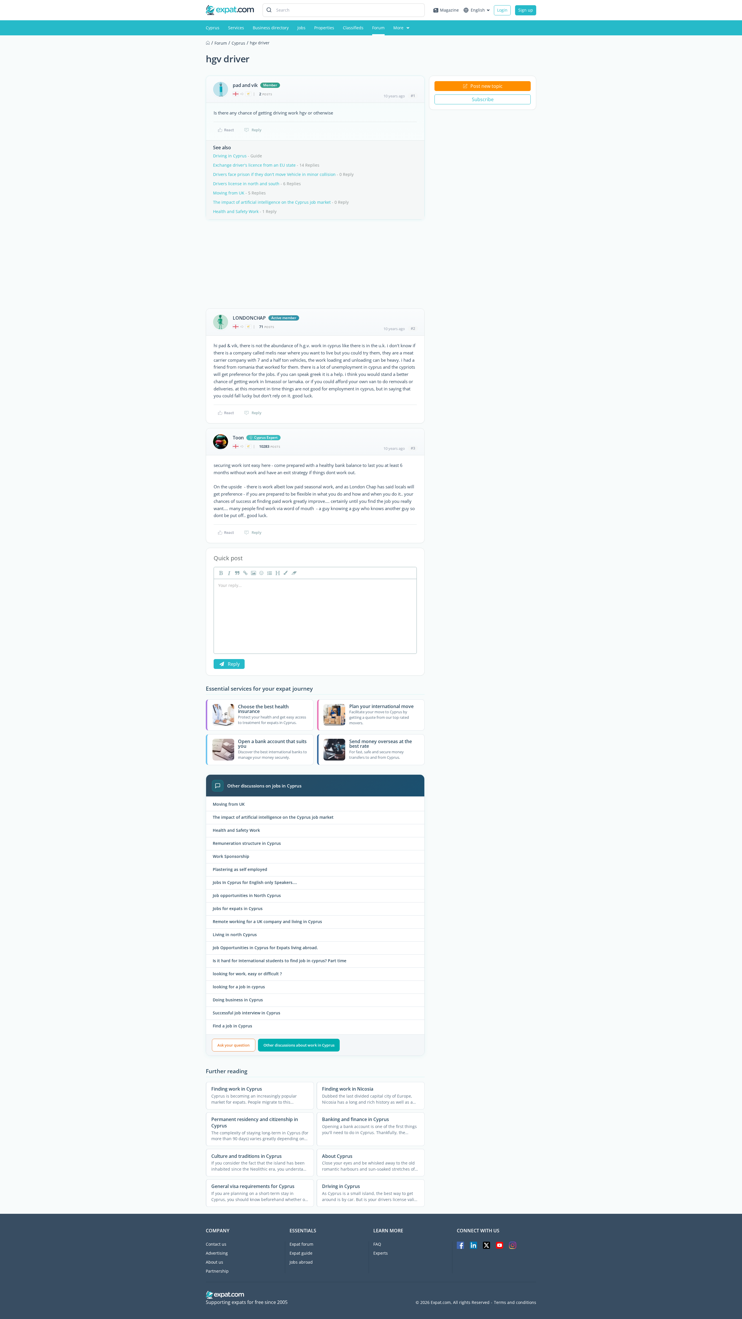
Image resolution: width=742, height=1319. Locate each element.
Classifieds (353, 27)
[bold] (220, 573)
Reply (256, 129)
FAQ (377, 1244)
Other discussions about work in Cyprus (298, 1045)
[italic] (228, 573)
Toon (238, 437)
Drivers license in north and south (246, 183)
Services (236, 27)
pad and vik (245, 85)
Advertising (217, 1253)
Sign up (525, 10)
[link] (245, 573)
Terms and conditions (515, 1302)
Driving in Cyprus (230, 156)
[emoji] (261, 573)
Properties (324, 27)
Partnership (217, 1271)
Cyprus (212, 27)
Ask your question (233, 1045)
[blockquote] (236, 573)
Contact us (216, 1244)
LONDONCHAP (249, 318)
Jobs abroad (301, 1262)
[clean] (293, 573)
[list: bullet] (269, 573)
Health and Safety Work (236, 211)
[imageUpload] (253, 573)
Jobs (301, 27)
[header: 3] (277, 573)
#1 (413, 95)
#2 (413, 328)
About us (214, 1262)
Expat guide (301, 1253)
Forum (378, 27)
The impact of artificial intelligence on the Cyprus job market (272, 202)
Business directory (271, 27)
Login (502, 10)
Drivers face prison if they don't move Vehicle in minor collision (274, 174)
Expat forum (301, 1244)
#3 (413, 448)
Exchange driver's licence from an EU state (254, 165)
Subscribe (483, 99)
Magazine (449, 10)
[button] (285, 573)
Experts (380, 1253)
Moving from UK (228, 193)
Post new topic (486, 86)
